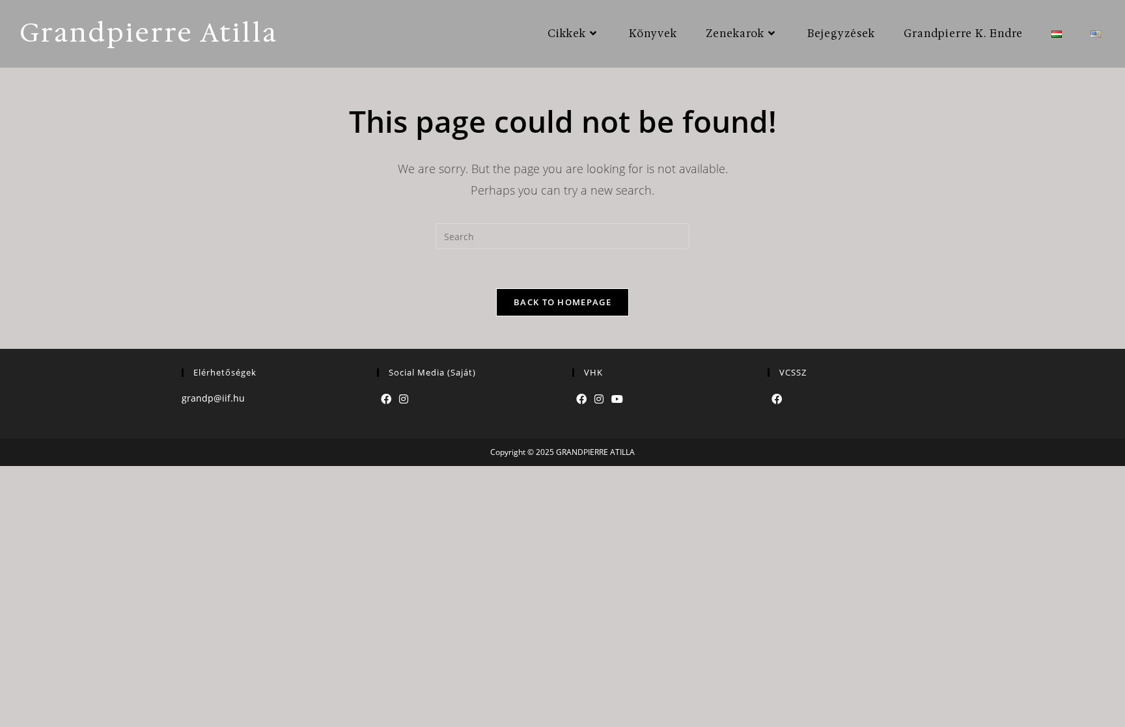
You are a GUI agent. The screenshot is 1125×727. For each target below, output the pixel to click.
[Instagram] (403, 399)
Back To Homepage (562, 302)
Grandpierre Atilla (149, 32)
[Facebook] (386, 399)
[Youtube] (617, 399)
